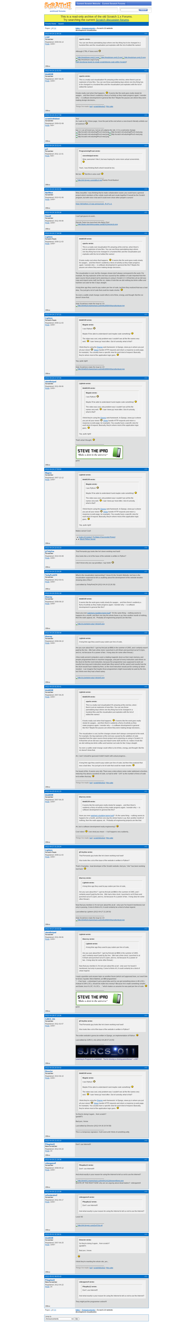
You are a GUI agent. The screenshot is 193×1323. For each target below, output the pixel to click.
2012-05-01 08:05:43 (53, 1276)
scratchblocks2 (99, 106)
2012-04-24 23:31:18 (53, 593)
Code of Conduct (85, 537)
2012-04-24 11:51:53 (53, 71)
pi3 (46, 149)
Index (78, 28)
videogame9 (50, 1163)
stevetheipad (50, 382)
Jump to (48, 1316)
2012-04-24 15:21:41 (53, 146)
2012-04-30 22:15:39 (53, 1192)
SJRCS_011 (50, 1019)
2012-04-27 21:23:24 (53, 847)
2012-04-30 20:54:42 (53, 1068)
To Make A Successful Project (104, 537)
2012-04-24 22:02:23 (53, 548)
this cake (109, 106)
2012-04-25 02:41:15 (53, 791)
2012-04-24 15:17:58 (53, 115)
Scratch (57, 5)
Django (100, 347)
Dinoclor (49, 1071)
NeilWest (49, 193)
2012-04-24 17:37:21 (53, 315)
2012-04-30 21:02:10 (53, 1141)
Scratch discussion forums (112, 19)
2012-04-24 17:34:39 (53, 233)
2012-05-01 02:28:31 (53, 1234)
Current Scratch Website (88, 3)
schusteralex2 (51, 1195)
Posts (47, 44)
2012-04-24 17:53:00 (53, 469)
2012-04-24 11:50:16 (53, 34)
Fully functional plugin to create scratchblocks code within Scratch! (101, 62)
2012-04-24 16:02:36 (53, 189)
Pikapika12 (50, 1144)
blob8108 (49, 74)
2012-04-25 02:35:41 (53, 687)
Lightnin (49, 237)
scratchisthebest (52, 119)
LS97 (47, 37)
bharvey (48, 597)
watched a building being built (98, 613)
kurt (91, 106)
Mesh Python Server (88, 539)
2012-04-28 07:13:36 (53, 1015)
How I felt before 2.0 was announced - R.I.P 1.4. (94, 204)
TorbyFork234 (51, 575)
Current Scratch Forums (113, 3)
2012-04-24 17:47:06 (53, 378)
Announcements (88, 28)
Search (61, 24)
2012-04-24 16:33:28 (53, 212)
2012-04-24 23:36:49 (53, 633)
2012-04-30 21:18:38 (53, 1160)
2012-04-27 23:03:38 (53, 929)
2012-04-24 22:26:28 (53, 572)
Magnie (48, 473)
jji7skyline (49, 551)
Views (96, 350)
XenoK (48, 216)
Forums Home (50, 24)
